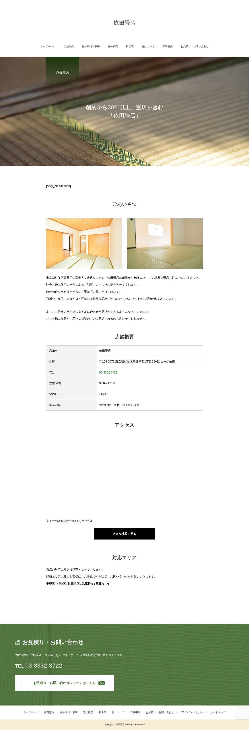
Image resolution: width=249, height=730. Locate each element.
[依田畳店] (125, 22)
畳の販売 (113, 46)
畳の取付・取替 (91, 46)
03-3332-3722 (108, 372)
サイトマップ (218, 712)
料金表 (130, 46)
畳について (148, 46)
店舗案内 (69, 46)
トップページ (48, 46)
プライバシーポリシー (192, 712)
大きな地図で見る (124, 533)
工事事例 (167, 46)
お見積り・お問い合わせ (195, 46)
